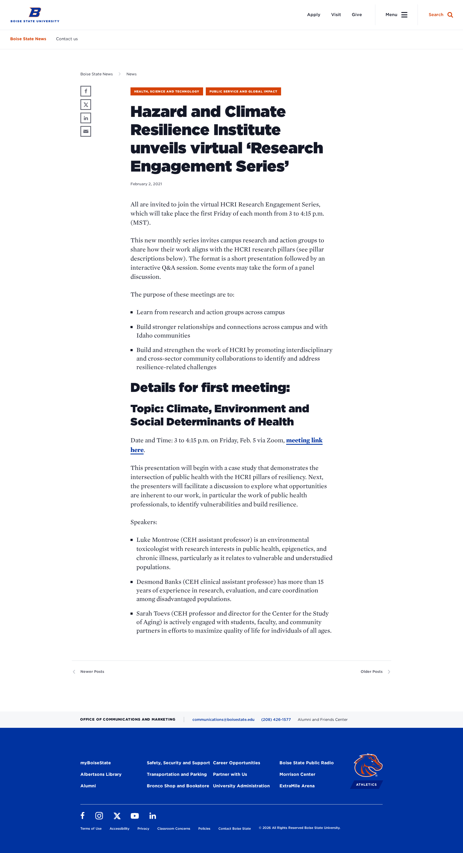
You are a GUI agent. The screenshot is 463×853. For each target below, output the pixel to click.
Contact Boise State (234, 828)
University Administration (241, 785)
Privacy (143, 828)
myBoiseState (95, 762)
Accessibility (119, 828)
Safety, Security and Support (178, 762)
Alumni (88, 785)
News (131, 74)
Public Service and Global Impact (243, 91)
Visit (336, 14)
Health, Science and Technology (166, 91)
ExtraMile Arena (297, 785)
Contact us (67, 38)
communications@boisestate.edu (223, 719)
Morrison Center (297, 774)
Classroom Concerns (173, 828)
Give (357, 14)
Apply (313, 14)
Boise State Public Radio (306, 762)
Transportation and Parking (177, 774)
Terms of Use (91, 828)
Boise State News (28, 38)
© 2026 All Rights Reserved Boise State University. (299, 828)
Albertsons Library (101, 774)
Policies (204, 828)
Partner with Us (230, 774)
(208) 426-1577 (276, 719)
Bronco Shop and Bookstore (178, 785)
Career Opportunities (236, 762)
